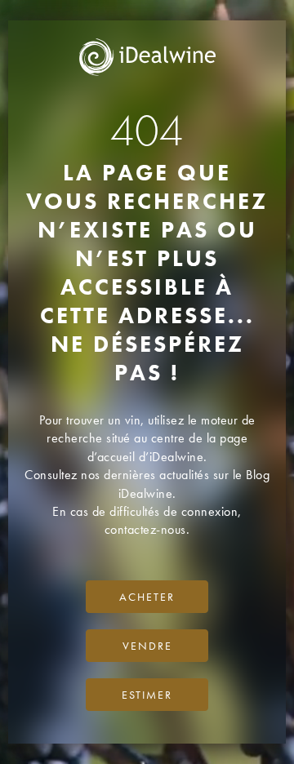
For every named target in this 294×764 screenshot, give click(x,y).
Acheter (147, 596)
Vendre (147, 645)
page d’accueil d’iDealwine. (167, 446)
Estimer (147, 694)
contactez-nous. (147, 529)
